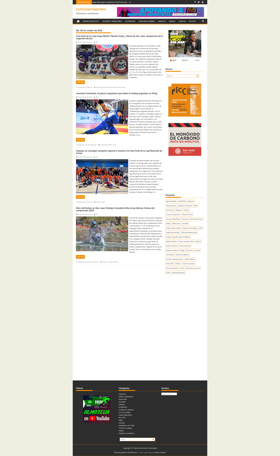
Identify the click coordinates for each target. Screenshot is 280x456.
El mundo (122, 402)
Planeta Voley (117, 87)
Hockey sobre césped (173, 228)
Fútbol (168, 224)
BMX (195, 206)
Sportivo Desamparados (174, 259)
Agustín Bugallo (171, 201)
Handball (185, 224)
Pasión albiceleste (91, 21)
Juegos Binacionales (173, 232)
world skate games (178, 273)
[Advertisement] (185, 174)
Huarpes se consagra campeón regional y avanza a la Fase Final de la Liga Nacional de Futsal (119, 152)
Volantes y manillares (112, 21)
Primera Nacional (185, 246)
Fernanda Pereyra (196, 219)
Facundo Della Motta (173, 219)
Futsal (98, 202)
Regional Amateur (172, 250)
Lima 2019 (162, 21)
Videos (121, 431)
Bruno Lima (170, 210)
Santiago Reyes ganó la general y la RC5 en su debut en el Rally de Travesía (93, 2)
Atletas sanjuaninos (126, 396)
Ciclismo (186, 210)
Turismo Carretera (189, 264)
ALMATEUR (182, 201)
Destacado (81, 87)
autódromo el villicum (185, 206)
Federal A (185, 219)
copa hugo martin (101, 87)
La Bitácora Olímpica (126, 410)
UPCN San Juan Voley (193, 268)
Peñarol (198, 241)
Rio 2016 (192, 21)
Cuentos (182, 21)
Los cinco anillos (125, 412)
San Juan (197, 250)
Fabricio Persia (187, 215)
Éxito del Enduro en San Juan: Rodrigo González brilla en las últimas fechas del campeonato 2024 (115, 209)
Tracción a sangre (147, 21)
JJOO (201, 228)
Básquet (178, 210)
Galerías (122, 404)
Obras (110, 87)
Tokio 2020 (169, 264)
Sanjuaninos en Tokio (126, 425)
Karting (168, 237)
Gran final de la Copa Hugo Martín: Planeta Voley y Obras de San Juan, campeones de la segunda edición (119, 37)
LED (96, 42)
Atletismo (191, 201)
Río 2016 (189, 250)
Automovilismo (171, 206)
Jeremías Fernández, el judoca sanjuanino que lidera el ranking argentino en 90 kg (116, 93)
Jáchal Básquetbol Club (189, 232)
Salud (121, 420)
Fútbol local (176, 224)
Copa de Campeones (173, 215)
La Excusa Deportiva (91, 9)
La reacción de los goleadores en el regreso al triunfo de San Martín (130, 2)
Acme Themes (160, 452)
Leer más (80, 82)
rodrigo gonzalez (113, 262)
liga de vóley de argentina (181, 237)
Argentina (122, 394)
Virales (172, 21)
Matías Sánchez (171, 241)
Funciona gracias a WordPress (125, 452)
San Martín (169, 255)
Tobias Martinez (190, 259)
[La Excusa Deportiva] (78, 21)
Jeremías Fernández (106, 145)
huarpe (103, 202)
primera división (171, 246)
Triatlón (177, 264)
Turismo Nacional (172, 268)
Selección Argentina (182, 255)
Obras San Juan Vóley (186, 241)
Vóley (123, 87)
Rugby (182, 250)
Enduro (104, 262)
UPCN (182, 268)
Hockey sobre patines (190, 228)
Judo (114, 145)
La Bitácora (130, 21)
